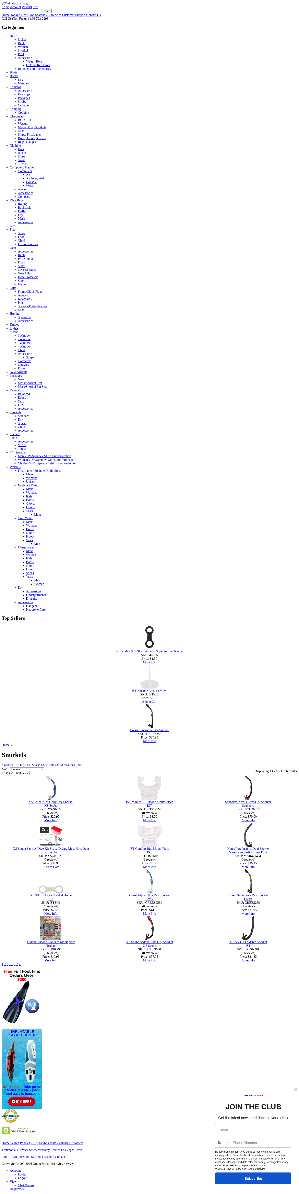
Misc (21, 131)
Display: (7, 773)
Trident (51, 945)
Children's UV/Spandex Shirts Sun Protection (47, 463)
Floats (22, 262)
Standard (23, 416)
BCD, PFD (25, 120)
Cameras (15, 87)
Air (28, 174)
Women (23, 47)
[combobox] (223, 1142)
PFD (21, 54)
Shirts (21, 156)
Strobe (22, 101)
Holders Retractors (38, 65)
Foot (21, 237)
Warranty (44, 1150)
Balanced (24, 394)
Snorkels (15, 412)
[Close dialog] (295, 1089)
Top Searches (38, 15)
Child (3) (53, 764)
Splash (22, 423)
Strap (21, 233)
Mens (29, 474)
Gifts (13, 288)
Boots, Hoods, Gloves (32, 138)
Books (14, 76)
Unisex (30, 481)
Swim (21, 160)
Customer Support (73, 15)
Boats (13, 72)
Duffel (22, 211)
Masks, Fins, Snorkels (32, 127)
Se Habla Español (42, 1156)
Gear (13, 247)
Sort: (5, 769)
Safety (22, 280)
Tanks (13, 437)
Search (14, 1143)
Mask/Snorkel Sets (30, 383)
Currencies (54, 15)
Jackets (22, 152)
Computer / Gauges (22, 167)
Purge (21, 368)
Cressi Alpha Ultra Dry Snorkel (149, 895)
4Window (24, 346)
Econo (22, 397)
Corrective (24, 361)
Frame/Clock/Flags (30, 291)
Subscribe (253, 1178)
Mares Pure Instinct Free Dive (248, 852)
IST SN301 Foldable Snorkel (248, 942)
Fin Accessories (28, 244)
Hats (21, 149)
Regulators (17, 390)
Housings (24, 94)
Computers (25, 171)
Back (21, 43)
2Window (24, 339)
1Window (24, 335)
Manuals (23, 83)
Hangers (23, 284)
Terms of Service (256, 1168)
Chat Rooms (26, 1185)
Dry (20, 215)
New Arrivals (18, 372)
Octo (21, 401)
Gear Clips (25, 273)
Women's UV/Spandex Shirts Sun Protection (46, 459)
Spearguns (24, 317)
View (13, 1181)
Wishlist (27, 7)
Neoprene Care (36, 609)
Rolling (22, 204)
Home (6, 15)
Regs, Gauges (27, 142)
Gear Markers (27, 269)
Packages (24, 98)
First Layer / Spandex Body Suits (39, 470)
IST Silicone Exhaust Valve (149, 690)
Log (20, 79)
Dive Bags (16, 200)
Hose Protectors (28, 277)
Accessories (25, 57)
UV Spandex (18, 452)
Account (15, 7)
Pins (20, 302)
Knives (14, 324)
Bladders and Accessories (34, 68)
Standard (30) (10, 764)
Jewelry (23, 295)
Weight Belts (34, 61)
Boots (30, 500)
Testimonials (10, 1150)
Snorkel (23, 50)
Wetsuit (22, 123)
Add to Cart (149, 701)
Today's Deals (19, 15)
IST (149, 805)
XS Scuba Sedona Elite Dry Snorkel (149, 942)
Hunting (15, 313)
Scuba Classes (48, 1143)
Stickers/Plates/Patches (32, 306)
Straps (30, 357)
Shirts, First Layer (29, 134)
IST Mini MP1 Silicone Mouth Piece (149, 802)
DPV (13, 226)
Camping (16, 109)
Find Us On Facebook (16, 1156)
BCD (13, 36)
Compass (24, 196)
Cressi (149, 899)
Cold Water (25, 518)
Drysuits (31, 598)
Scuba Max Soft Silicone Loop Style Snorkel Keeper (149, 651)
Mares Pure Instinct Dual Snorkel (248, 848)
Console (31, 182)
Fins (12, 229)
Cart (35, 7)
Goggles (23, 364)
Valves (22, 445)
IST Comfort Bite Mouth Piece (149, 848)
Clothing (15, 145)
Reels (21, 255)
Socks (30, 573)
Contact (60, 1156)
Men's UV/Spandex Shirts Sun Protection (44, 456)
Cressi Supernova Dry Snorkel (149, 730)
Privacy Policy (233, 1168)
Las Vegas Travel (72, 1150)
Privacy (23, 1150)
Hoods (30, 507)
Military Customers (70, 1143)
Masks (14, 332)
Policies (25, 1143)
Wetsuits (15, 467)
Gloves (30, 503)
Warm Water (26, 547)
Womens (31, 478)
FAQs (34, 1143)
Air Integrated (35, 178)
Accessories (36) (70, 764)
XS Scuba (50, 805)
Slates (21, 266)
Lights (14, 328)
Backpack (24, 207)
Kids (29, 496)
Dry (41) (25, 764)
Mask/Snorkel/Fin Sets (32, 386)
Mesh (21, 218)
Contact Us (93, 15)
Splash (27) (39, 764)
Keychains (25, 299)
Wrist (29, 185)
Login (5, 7)
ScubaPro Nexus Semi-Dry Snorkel (248, 802)
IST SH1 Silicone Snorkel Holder (51, 895)
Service (55, 1150)
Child (21, 240)
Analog (22, 189)
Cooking (23, 112)
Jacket (22, 39)
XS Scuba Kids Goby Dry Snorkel (50, 802)
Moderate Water (28, 485)
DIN (21, 405)
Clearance (16, 116)
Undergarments (36, 595)
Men (37, 543)
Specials (15, 434)
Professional (26, 258)
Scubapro (248, 805)
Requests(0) (17, 1189)
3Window (24, 342)
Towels (22, 163)
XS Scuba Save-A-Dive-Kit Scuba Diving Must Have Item (51, 848)
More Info (149, 662)
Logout (22, 1178)
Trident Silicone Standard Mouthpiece (51, 942)
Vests (29, 511)
